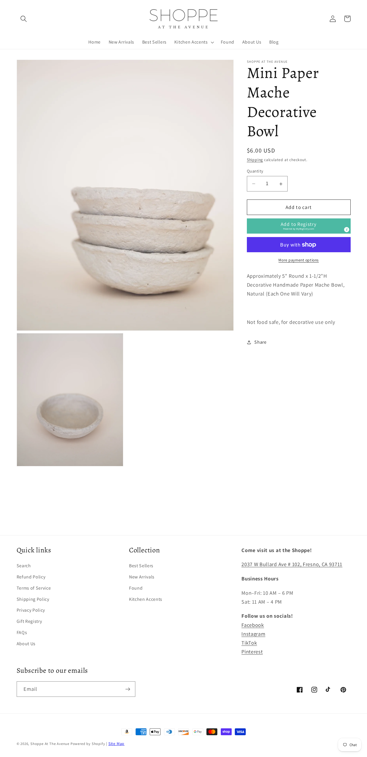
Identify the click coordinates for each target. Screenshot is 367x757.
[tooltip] (346, 229)
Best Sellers (141, 566)
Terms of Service (34, 588)
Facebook (252, 624)
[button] (24, 18)
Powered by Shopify (88, 743)
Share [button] (260, 342)
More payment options (298, 260)
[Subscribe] (127, 689)
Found (135, 588)
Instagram (253, 633)
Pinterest (252, 651)
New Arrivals (142, 577)
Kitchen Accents (145, 599)
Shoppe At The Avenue (50, 743)
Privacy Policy (31, 610)
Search (24, 566)
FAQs (22, 632)
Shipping (255, 160)
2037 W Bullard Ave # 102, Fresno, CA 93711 (291, 564)
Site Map (116, 743)
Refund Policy (31, 577)
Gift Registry (29, 621)
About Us (26, 644)
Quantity (255, 171)
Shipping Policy (33, 599)
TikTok (249, 642)
